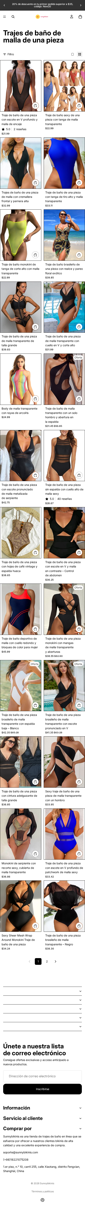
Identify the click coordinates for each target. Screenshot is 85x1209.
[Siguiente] (55, 961)
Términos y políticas (42, 1191)
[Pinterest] (42, 1200)
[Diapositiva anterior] (4, 5)
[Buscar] (13, 16)
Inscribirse (42, 1089)
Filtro (11, 54)
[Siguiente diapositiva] (80, 5)
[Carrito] (80, 16)
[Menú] (4, 16)
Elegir (82, 105)
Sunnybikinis (47, 1183)
